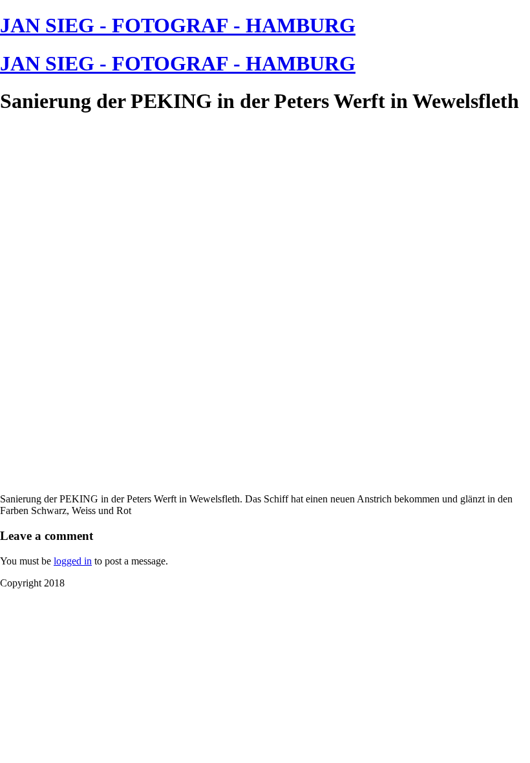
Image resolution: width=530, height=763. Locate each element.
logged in (73, 560)
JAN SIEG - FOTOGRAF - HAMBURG (177, 25)
